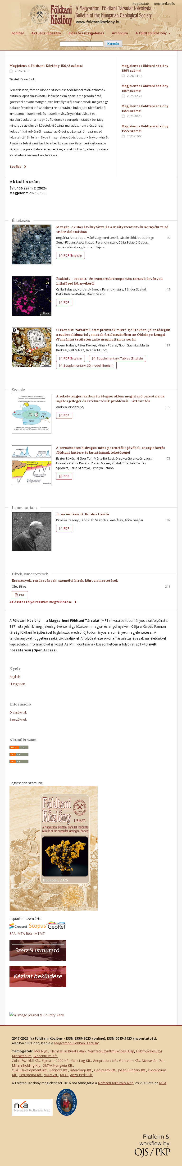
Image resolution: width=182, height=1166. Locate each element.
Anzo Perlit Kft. (81, 1075)
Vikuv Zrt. (51, 1075)
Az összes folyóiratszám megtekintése (40, 602)
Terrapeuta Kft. (30, 1075)
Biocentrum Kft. (45, 1056)
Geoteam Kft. (129, 1060)
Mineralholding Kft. (26, 1065)
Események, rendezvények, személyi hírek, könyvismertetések (65, 580)
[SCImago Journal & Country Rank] (36, 1015)
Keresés (113, 44)
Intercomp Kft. (81, 1070)
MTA (162, 1083)
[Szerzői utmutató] (37, 959)
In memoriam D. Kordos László (82, 514)
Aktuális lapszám (46, 33)
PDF (66, 302)
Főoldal (18, 33)
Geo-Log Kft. (81, 1060)
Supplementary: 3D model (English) (88, 365)
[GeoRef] (57, 927)
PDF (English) (72, 255)
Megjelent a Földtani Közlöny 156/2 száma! (46, 66)
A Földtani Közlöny (152, 33)
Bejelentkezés (164, 3)
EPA (12, 933)
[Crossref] (18, 927)
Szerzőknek (18, 719)
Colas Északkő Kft (25, 1060)
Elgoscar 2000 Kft (55, 1060)
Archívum (120, 33)
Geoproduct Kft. (105, 1060)
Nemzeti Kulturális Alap (68, 1051)
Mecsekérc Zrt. (153, 1060)
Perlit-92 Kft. (58, 1070)
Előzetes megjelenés (86, 33)
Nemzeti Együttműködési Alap (111, 1051)
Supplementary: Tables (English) (119, 358)
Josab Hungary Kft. (132, 1070)
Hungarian (17, 684)
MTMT (39, 933)
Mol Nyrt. (41, 1051)
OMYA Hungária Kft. (57, 1065)
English (14, 676)
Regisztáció (140, 3)
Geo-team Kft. (105, 1070)
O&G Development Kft (29, 1070)
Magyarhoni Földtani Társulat (76, 1043)
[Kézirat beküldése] (37, 985)
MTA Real (25, 933)
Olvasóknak (18, 712)
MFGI (64, 1075)
